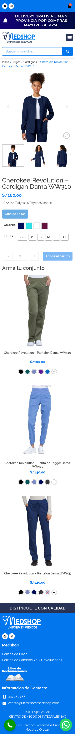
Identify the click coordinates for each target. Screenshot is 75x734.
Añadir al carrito (58, 256)
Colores (9, 225)
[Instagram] (11, 6)
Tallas (8, 236)
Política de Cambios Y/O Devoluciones (32, 660)
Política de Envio (15, 654)
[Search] (67, 51)
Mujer (16, 62)
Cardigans (30, 62)
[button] (69, 37)
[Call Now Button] (10, 725)
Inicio (5, 62)
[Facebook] (5, 6)
